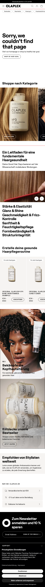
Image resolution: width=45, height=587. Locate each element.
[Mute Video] (42, 199)
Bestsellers (9, 136)
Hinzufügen (17, 299)
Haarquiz (28, 11)
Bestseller (7, 11)
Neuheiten (18, 11)
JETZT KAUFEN (9, 444)
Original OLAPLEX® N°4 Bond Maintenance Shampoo (12, 293)
